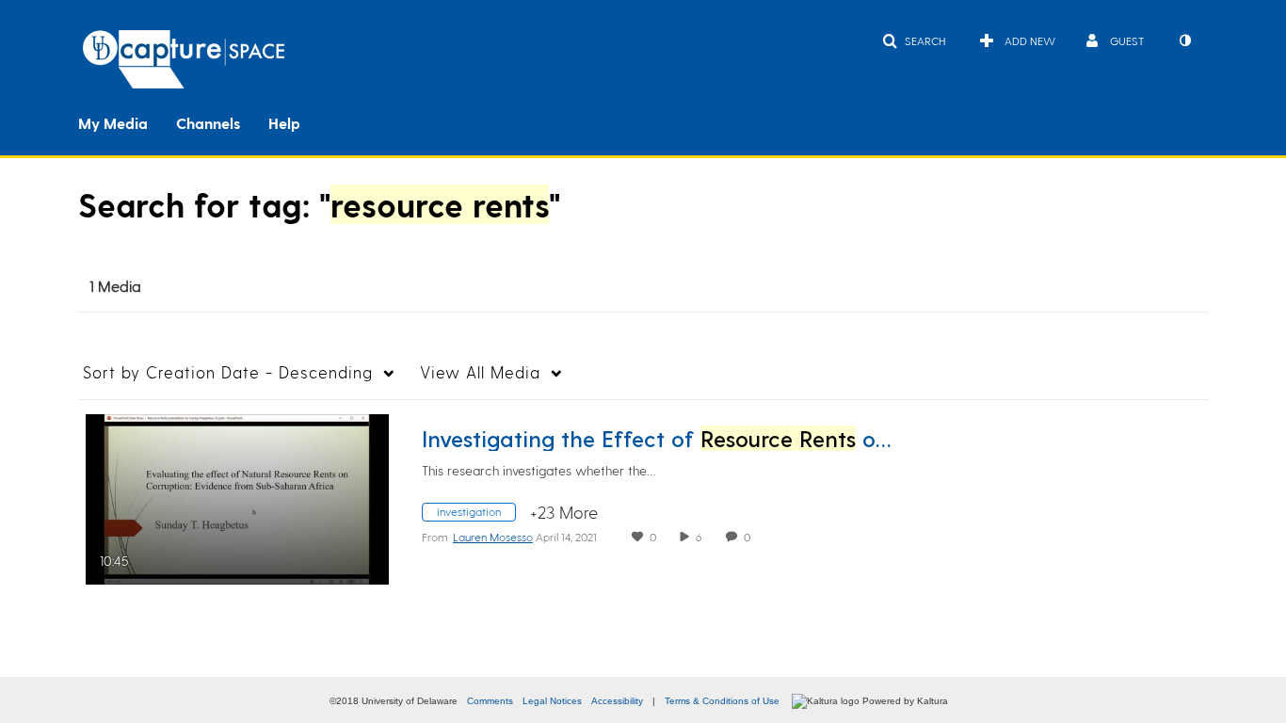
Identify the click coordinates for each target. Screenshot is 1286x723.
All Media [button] (480, 371)
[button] (913, 40)
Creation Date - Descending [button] (228, 371)
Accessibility (617, 701)
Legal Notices (552, 701)
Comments (490, 701)
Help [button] (284, 123)
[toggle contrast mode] (1184, 40)
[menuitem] (127, 121)
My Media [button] (113, 123)
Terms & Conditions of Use (722, 701)
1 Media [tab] (115, 286)
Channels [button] (208, 123)
